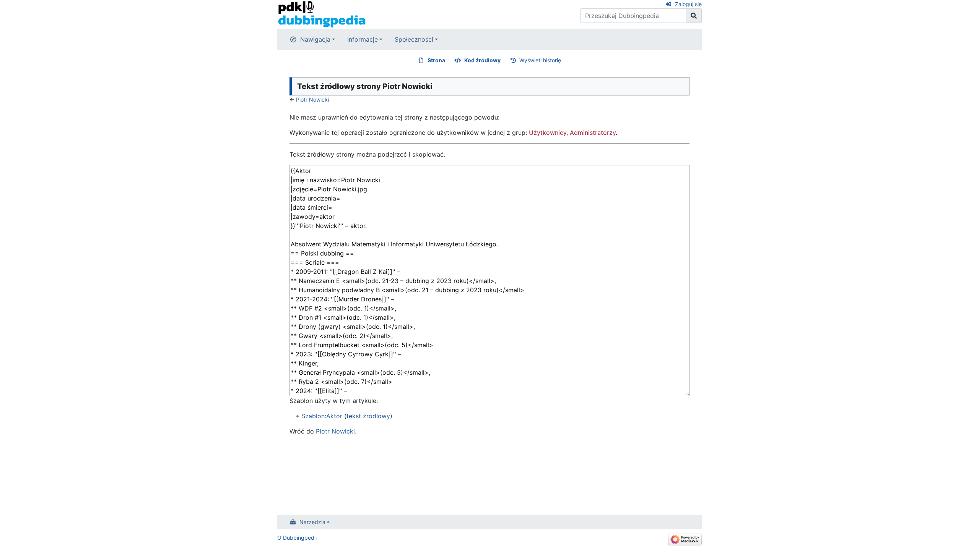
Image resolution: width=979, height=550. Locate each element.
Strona (436, 60)
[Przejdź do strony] (694, 15)
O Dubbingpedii (297, 537)
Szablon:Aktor (321, 416)
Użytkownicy (547, 132)
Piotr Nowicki (312, 99)
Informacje (362, 39)
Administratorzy (593, 132)
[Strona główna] (321, 14)
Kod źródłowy (482, 60)
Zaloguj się (688, 4)
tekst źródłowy (368, 416)
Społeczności (414, 39)
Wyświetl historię (540, 60)
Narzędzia (312, 522)
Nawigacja (315, 39)
